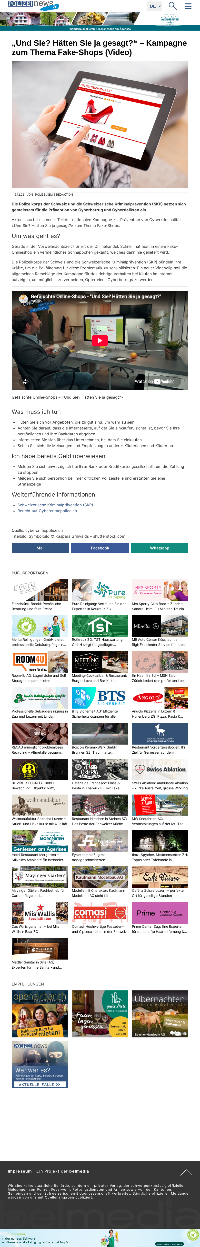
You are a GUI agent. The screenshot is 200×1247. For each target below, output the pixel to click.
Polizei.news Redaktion (54, 194)
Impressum (20, 1171)
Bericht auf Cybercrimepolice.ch (47, 510)
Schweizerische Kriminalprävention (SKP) (55, 504)
